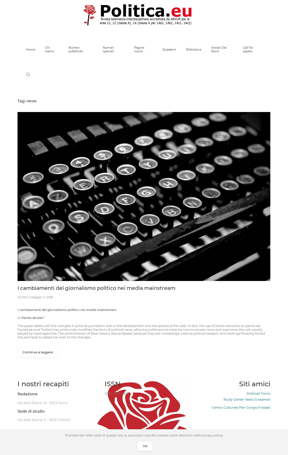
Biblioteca (193, 49)
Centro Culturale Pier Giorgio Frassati (241, 407)
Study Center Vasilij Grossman (247, 399)
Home (30, 49)
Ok (145, 446)
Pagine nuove (139, 49)
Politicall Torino (259, 394)
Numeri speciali (108, 49)
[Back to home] (144, 14)
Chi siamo (49, 49)
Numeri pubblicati (76, 49)
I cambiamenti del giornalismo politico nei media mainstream (96, 288)
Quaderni (169, 49)
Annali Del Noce (218, 49)
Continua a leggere (38, 352)
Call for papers (248, 49)
